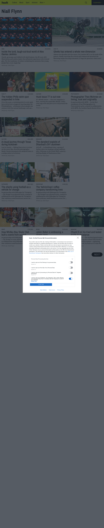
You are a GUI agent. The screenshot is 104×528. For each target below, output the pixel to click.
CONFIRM (41, 284)
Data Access (52, 290)
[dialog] (52, 264)
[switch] (71, 262)
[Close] (78, 238)
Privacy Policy (60, 290)
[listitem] (52, 259)
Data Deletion (43, 290)
